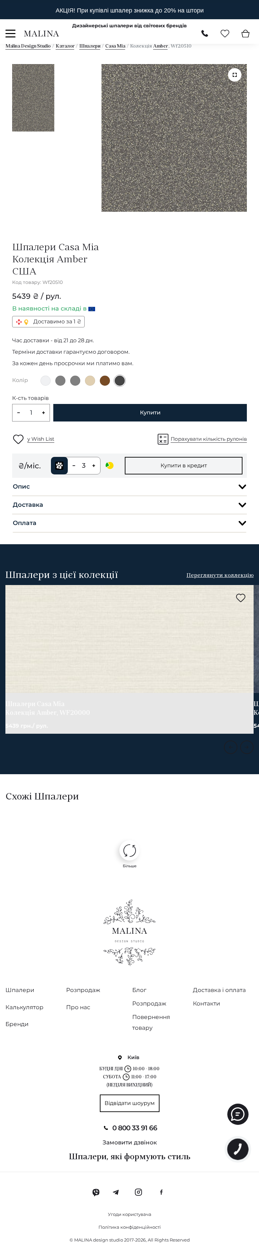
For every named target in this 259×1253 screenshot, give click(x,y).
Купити (150, 412)
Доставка (28, 504)
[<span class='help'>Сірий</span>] (60, 381)
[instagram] (138, 1192)
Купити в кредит (184, 465)
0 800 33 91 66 (134, 1128)
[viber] (96, 1192)
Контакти (206, 1003)
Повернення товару (151, 1022)
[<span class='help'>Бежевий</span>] (90, 381)
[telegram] (116, 1192)
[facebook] (161, 1192)
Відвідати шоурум (130, 1103)
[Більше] (129, 850)
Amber (160, 46)
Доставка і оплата (219, 990)
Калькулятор (24, 1007)
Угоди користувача (129, 1214)
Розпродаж (83, 990)
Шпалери (89, 46)
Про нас (78, 1007)
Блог (139, 990)
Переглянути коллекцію (220, 575)
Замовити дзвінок (130, 1142)
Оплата (24, 523)
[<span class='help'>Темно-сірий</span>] (120, 381)
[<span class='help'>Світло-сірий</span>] (45, 381)
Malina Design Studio (28, 46)
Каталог (65, 46)
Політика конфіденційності (129, 1227)
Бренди (17, 1024)
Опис (21, 486)
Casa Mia (115, 46)
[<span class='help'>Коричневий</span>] (105, 381)
